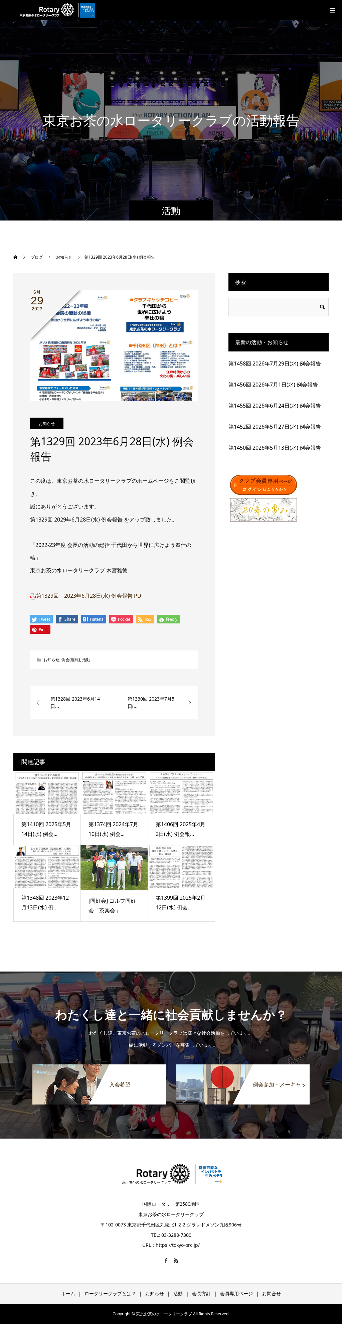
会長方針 (201, 1293)
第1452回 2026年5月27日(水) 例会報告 (274, 426)
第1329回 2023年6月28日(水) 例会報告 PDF (90, 595)
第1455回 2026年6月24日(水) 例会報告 (274, 405)
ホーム (68, 1293)
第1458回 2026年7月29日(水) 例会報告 (274, 363)
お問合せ (271, 1293)
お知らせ (47, 423)
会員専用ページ (236, 1293)
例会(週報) (70, 660)
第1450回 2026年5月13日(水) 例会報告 (274, 447)
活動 (86, 660)
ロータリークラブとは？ (110, 1293)
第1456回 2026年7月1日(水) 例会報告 (273, 384)
